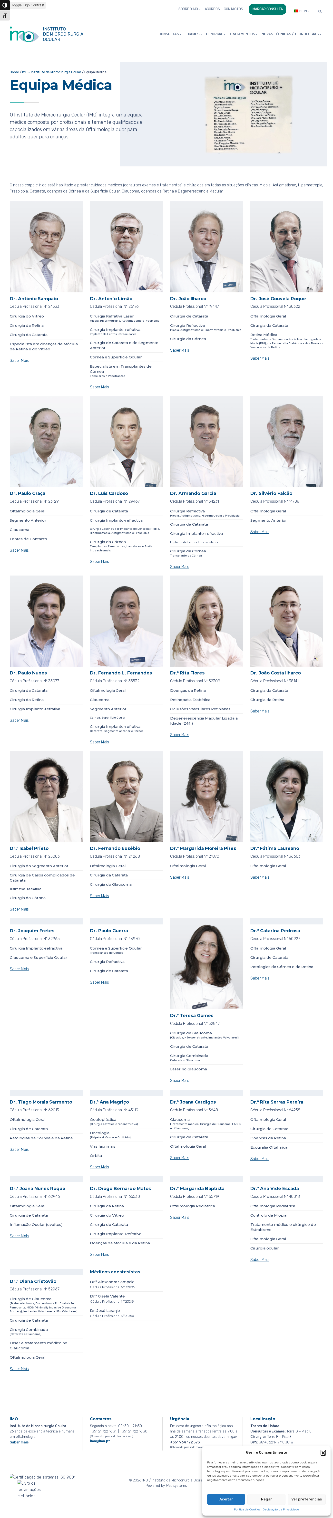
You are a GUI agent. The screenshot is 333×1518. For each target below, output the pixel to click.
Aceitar (226, 1499)
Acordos (212, 9)
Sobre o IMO (188, 9)
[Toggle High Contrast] (5, 5)
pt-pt (303, 11)
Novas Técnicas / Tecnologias (290, 34)
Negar (266, 1499)
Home (14, 72)
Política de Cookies (247, 1509)
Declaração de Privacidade (281, 1509)
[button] (323, 1452)
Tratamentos (242, 34)
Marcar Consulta (268, 9)
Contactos (233, 9)
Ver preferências (306, 1499)
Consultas (168, 34)
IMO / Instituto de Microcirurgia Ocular (173, 1480)
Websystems (176, 1486)
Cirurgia (214, 34)
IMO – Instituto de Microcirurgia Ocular (51, 72)
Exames (192, 34)
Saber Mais (19, 360)
